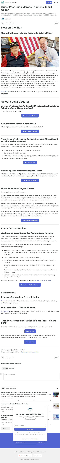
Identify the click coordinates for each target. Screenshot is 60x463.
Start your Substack (26, 456)
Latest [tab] (7, 388)
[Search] (57, 388)
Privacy (30, 452)
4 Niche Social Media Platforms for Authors (15, 404)
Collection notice (41, 452)
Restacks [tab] (11, 368)
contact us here (46, 280)
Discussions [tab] (13, 388)
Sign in (56, 2)
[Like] (2, 23)
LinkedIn (36, 352)
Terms (34, 452)
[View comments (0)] (6, 23)
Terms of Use (38, 432)
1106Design (7, 18)
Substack (22, 459)
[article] (30, 396)
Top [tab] (3, 388)
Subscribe (49, 2)
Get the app (38, 456)
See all (4, 428)
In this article (5, 311)
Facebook (28, 352)
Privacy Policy (42, 434)
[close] (45, 407)
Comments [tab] (5, 368)
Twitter (22, 352)
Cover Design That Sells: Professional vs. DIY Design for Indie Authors (24, 392)
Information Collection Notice (29, 434)
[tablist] (8, 368)
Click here (4, 91)
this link (36, 280)
